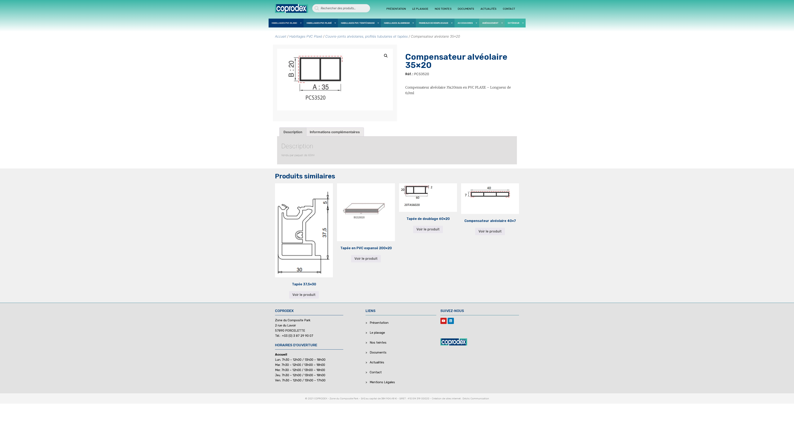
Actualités (489, 8)
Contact (509, 8)
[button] (386, 55)
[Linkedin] (451, 321)
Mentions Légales (382, 382)
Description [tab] (292, 132)
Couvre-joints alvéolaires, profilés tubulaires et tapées (366, 36)
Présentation (396, 8)
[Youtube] (443, 321)
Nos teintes (443, 8)
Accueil (280, 36)
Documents (466, 8)
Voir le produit (304, 295)
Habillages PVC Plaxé (305, 36)
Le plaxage (420, 8)
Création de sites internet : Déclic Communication (460, 398)
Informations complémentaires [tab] (335, 132)
